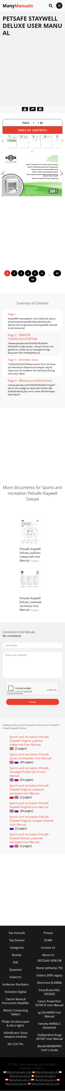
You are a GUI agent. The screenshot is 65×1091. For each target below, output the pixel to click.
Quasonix (15, 970)
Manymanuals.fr (20, 1076)
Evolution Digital (15, 992)
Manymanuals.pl (19, 1080)
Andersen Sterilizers (15, 984)
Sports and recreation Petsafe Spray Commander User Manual (30, 756)
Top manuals (16, 933)
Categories (17, 948)
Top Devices (17, 940)
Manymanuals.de (47, 1072)
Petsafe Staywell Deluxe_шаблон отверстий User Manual (30, 554)
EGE (15, 962)
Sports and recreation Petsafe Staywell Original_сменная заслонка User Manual (29, 789)
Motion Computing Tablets (15, 1012)
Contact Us (48, 948)
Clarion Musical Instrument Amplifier (15, 1001)
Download (25, 109)
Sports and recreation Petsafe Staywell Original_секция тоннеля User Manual (31, 820)
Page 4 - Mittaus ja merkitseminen (30, 381)
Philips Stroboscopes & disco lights (15, 1023)
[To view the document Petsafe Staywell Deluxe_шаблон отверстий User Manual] (30, 532)
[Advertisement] (32, 73)
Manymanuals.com (19, 1072)
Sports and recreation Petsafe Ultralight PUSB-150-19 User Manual (29, 772)
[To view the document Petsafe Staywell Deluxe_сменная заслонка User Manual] (30, 581)
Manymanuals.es (16, 1084)
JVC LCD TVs (15, 1044)
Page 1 (12, 314)
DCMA (48, 940)
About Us (48, 955)
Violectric (16, 977)
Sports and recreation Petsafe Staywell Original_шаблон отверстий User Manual (29, 741)
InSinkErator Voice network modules (16, 1035)
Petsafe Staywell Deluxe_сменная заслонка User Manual (30, 604)
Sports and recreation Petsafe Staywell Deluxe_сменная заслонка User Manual (29, 838)
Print (40, 109)
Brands (16, 955)
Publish (32, 702)
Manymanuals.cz (45, 1080)
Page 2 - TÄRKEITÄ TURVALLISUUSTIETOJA (22, 337)
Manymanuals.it (45, 1076)
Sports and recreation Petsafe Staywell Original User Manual (29, 805)
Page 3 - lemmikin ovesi (23, 360)
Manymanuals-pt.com (45, 1084)
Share (32, 109)
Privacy (48, 933)
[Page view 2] (61, 175)
